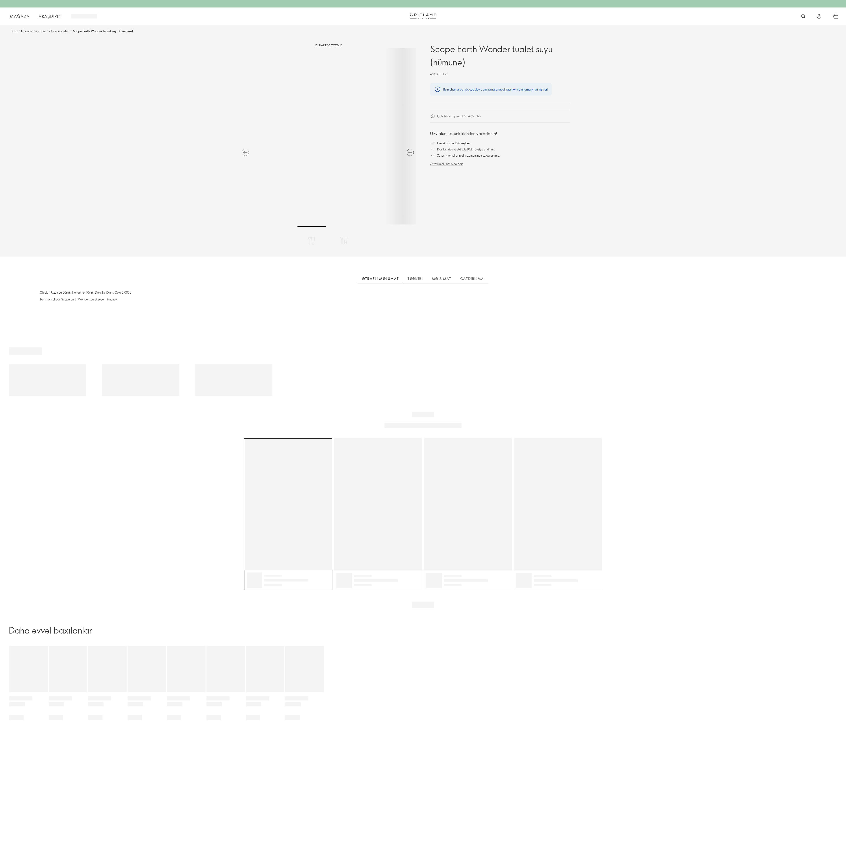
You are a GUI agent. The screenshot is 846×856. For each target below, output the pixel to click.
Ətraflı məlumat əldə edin (446, 164)
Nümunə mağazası (33, 31)
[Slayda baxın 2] (344, 240)
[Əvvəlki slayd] (245, 152)
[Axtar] (803, 16)
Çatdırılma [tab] (472, 278)
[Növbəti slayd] (410, 152)
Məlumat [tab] (441, 278)
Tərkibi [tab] (415, 278)
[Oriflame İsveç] (423, 16)
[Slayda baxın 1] (311, 240)
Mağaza (20, 16)
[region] (328, 136)
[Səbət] (835, 16)
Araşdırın (50, 16)
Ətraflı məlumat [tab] (380, 278)
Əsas (14, 31)
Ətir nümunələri (59, 31)
